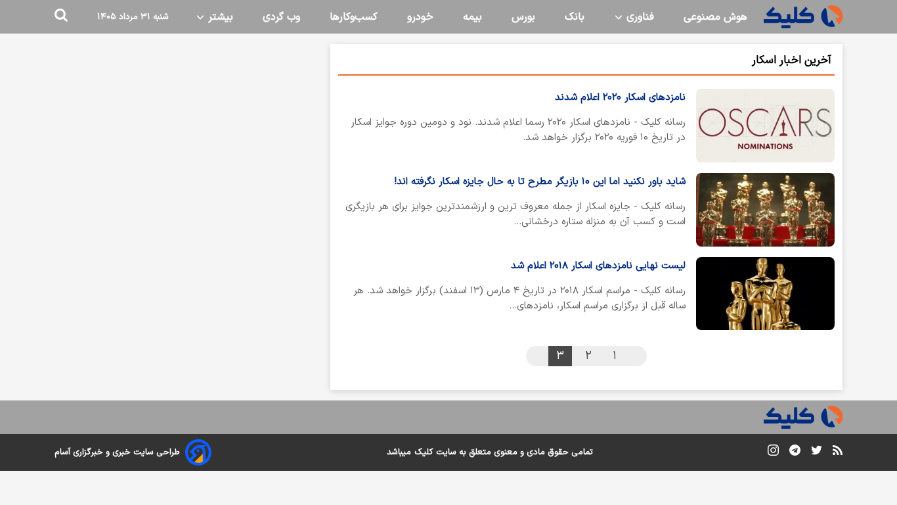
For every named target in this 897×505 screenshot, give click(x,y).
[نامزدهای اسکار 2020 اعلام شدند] (765, 125)
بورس (523, 17)
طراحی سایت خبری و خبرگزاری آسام (117, 452)
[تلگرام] (794, 453)
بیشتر (219, 17)
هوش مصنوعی (715, 17)
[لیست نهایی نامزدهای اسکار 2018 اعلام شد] (765, 294)
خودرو (420, 17)
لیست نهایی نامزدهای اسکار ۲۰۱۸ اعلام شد (598, 266)
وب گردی (281, 17)
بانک (574, 17)
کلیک (423, 452)
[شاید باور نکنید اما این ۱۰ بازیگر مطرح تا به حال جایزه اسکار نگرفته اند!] (765, 210)
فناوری (638, 17)
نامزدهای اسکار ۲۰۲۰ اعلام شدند (620, 97)
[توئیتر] (816, 453)
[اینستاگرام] (773, 453)
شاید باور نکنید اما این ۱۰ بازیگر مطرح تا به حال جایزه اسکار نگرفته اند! (540, 181)
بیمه (472, 17)
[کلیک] (803, 16)
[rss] (837, 452)
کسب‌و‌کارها (354, 17)
